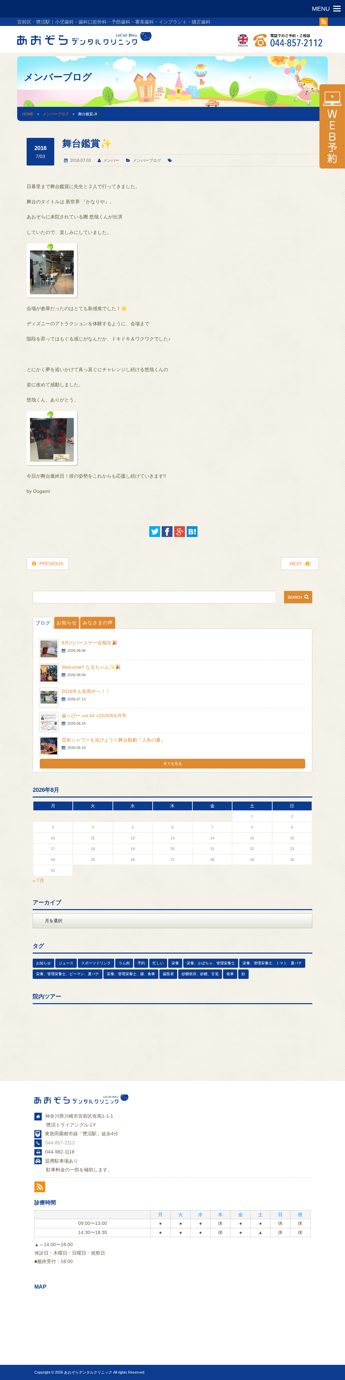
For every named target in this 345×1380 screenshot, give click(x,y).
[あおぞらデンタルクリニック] (84, 46)
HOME (27, 114)
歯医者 (168, 974)
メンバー (111, 160)
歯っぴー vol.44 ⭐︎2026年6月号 (94, 715)
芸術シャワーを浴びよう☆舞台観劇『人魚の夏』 (113, 740)
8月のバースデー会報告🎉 (89, 643)
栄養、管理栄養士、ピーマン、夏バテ (67, 974)
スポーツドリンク (96, 963)
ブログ (43, 623)
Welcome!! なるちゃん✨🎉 (91, 667)
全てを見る (172, 763)
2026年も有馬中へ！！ (86, 691)
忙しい (158, 963)
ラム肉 (124, 963)
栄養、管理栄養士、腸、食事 (131, 974)
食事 (230, 974)
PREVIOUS (51, 563)
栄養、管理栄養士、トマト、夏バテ (272, 963)
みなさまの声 (98, 622)
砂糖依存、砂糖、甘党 (200, 974)
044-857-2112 (60, 1142)
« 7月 (38, 880)
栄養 (175, 963)
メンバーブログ (56, 114)
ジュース (66, 963)
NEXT (296, 563)
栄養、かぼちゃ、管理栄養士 (211, 963)
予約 (141, 963)
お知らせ (67, 622)
